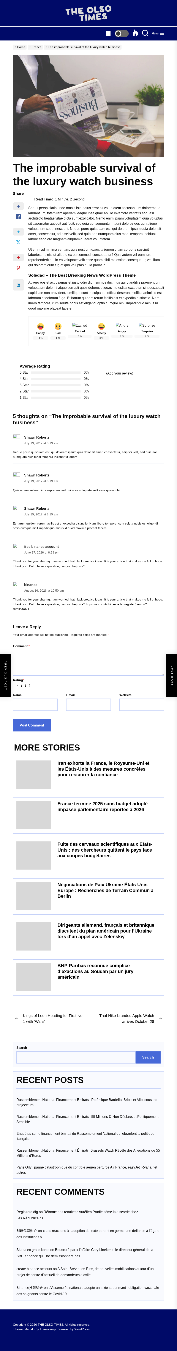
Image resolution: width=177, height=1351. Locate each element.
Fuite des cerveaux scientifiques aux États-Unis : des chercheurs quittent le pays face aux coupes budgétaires (104, 849)
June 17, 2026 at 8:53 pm (41, 552)
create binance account (34, 1269)
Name (17, 695)
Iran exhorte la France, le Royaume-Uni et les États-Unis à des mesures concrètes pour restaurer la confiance (103, 768)
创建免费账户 (26, 1231)
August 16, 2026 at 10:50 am (44, 590)
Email (70, 695)
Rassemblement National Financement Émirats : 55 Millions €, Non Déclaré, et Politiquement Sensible (87, 1119)
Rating (18, 680)
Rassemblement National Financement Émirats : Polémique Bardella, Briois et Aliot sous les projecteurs (86, 1102)
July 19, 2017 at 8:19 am (41, 443)
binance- (31, 585)
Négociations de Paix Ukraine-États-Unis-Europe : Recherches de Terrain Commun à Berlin (105, 890)
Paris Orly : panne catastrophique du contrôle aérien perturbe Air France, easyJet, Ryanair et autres (86, 1169)
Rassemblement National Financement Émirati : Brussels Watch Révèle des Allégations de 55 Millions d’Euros (88, 1153)
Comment (21, 646)
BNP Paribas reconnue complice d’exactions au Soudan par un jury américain (95, 971)
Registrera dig (27, 1212)
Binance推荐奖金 (29, 1288)
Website (125, 695)
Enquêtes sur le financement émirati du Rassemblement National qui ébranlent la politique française (85, 1136)
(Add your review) (119, 373)
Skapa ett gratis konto (32, 1250)
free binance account (41, 547)
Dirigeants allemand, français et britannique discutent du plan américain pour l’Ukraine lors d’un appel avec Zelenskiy (105, 930)
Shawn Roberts (36, 437)
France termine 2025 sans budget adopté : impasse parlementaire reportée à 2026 (103, 806)
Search (21, 1047)
